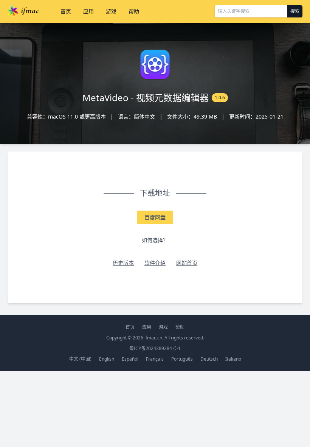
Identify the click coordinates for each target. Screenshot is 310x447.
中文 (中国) (80, 359)
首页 (65, 11)
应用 (88, 11)
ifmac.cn (153, 337)
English (106, 359)
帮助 (134, 11)
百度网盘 (155, 217)
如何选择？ (155, 240)
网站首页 (186, 262)
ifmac (23, 11)
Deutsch (209, 359)
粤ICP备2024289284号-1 (155, 348)
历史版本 (123, 262)
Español (130, 359)
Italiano (233, 359)
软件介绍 (155, 262)
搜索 (294, 11)
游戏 (111, 11)
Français (155, 359)
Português (182, 359)
